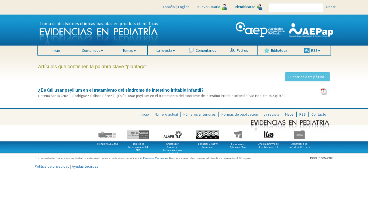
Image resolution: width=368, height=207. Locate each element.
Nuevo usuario (208, 6)
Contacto (318, 114)
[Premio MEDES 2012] (107, 132)
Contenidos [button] (91, 50)
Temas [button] (128, 50)
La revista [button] (164, 50)
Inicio (56, 50)
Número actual (166, 114)
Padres (242, 50)
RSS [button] (314, 50)
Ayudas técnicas (85, 166)
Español (169, 6)
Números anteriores (199, 114)
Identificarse (245, 6)
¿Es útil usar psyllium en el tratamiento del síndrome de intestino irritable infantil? (121, 90)
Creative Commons (155, 158)
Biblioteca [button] (279, 50)
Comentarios (206, 50)
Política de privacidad (52, 166)
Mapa (289, 114)
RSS (302, 114)
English (183, 6)
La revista (271, 114)
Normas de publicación (239, 114)
